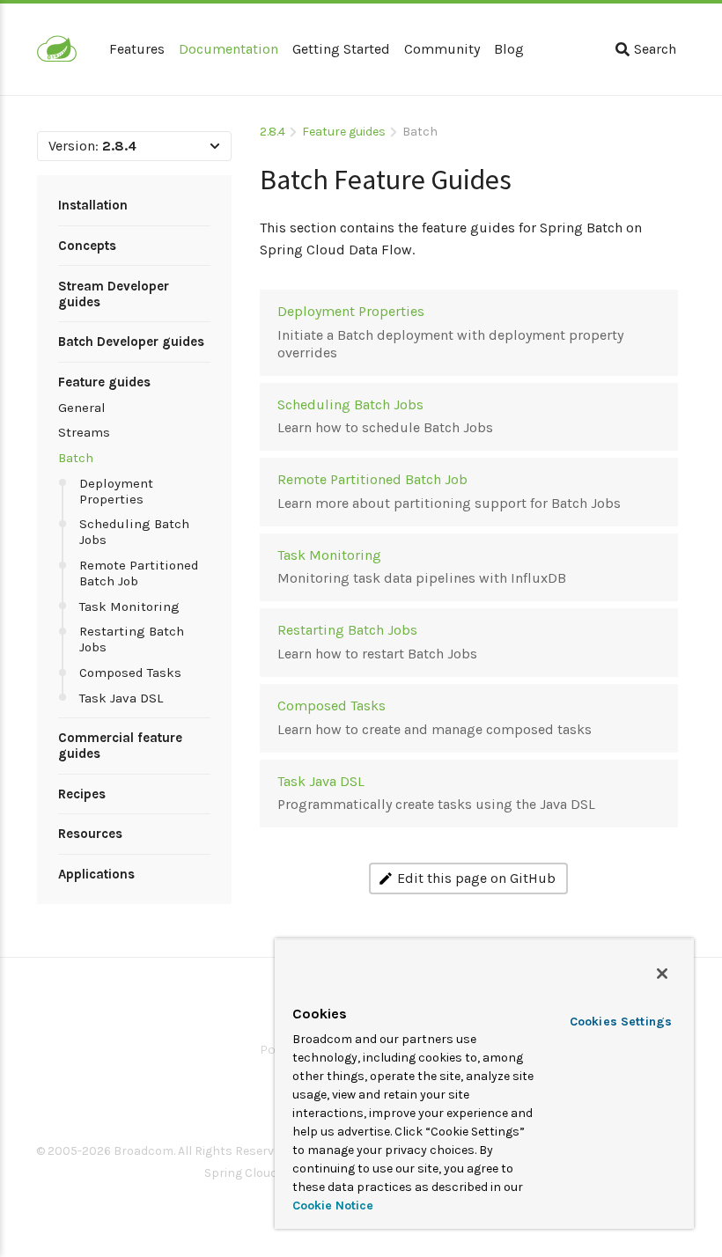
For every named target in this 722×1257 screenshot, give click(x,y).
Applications (96, 874)
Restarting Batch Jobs (131, 639)
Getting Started (341, 48)
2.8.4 (272, 131)
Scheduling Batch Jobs (134, 532)
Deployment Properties (116, 491)
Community (442, 48)
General (82, 407)
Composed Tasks (130, 672)
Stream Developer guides (113, 294)
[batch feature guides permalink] (251, 173)
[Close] (662, 973)
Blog (509, 48)
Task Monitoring (129, 606)
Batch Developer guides (131, 341)
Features (137, 48)
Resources (90, 834)
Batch (75, 458)
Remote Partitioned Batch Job (139, 573)
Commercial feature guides (120, 745)
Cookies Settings (621, 1021)
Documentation (228, 48)
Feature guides (104, 382)
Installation (93, 205)
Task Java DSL (121, 698)
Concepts (87, 246)
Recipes (82, 794)
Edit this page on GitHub (476, 878)
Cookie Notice (332, 1205)
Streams (84, 432)
